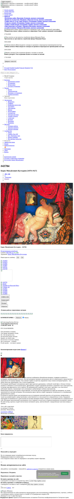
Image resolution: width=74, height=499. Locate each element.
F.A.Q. (8, 496)
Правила (16, 497)
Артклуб (9, 97)
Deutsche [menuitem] (27, 68)
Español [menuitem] (17, 68)
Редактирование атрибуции (9, 251)
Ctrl (18, 257)
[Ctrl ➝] (4, 282)
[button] (9, 10)
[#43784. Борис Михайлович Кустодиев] (37, 244)
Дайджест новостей (10, 61)
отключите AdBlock (7, 412)
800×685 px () (12, 252)
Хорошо (64, 473)
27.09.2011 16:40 (6, 325)
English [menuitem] (12, 68)
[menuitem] (31, 68)
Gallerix (8, 487)
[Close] (1, 448)
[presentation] (38, 180)
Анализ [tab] (6, 179)
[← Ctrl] (4, 269)
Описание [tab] (8, 177)
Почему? (23, 349)
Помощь (3, 496)
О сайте (13, 496)
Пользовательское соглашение (28, 497)
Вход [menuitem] (5, 69)
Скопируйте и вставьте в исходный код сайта (15, 481)
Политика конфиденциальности (48, 497)
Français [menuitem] (21, 68)
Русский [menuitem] (6, 68)
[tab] (7, 174)
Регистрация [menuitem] (12, 69)
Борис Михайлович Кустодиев (17, 254)
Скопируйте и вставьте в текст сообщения (14, 484)
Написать (18, 317)
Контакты (19, 496)
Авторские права (63, 497)
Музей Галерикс (9, 76)
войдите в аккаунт (32, 469)
